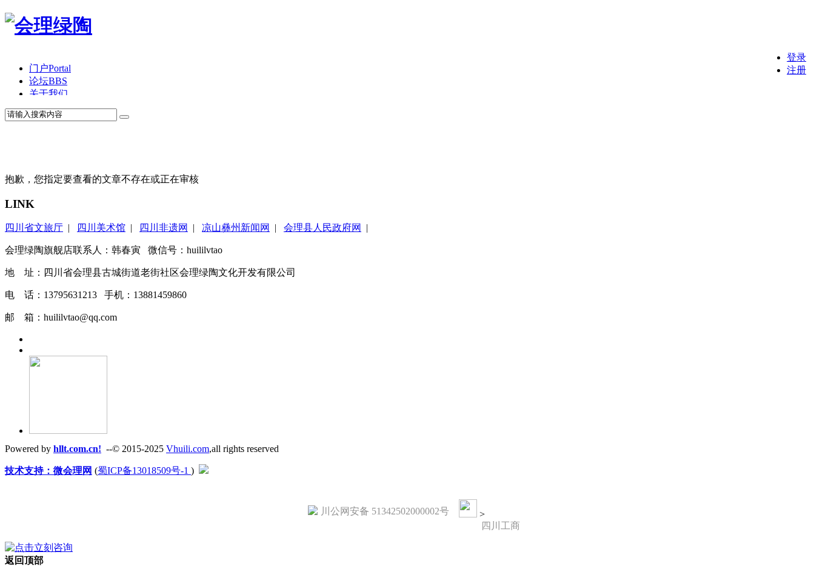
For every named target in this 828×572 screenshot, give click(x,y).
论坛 (48, 81)
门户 (50, 68)
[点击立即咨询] (39, 547)
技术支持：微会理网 (48, 470)
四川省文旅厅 (34, 227)
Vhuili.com (187, 449)
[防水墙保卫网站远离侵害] (204, 470)
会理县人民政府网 (322, 227)
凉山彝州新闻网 (236, 227)
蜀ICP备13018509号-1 (144, 470)
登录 (796, 57)
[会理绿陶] (48, 25)
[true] (124, 117)
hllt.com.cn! (77, 449)
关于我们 (48, 93)
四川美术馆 (101, 227)
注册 (796, 70)
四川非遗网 (163, 227)
